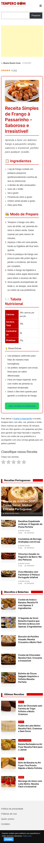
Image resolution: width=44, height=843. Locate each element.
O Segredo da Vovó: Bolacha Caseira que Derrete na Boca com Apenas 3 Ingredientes (30, 622)
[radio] (3, 462)
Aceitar (8, 839)
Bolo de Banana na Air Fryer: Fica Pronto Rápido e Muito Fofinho (30, 765)
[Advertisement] (22, 41)
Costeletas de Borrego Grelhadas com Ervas (30, 540)
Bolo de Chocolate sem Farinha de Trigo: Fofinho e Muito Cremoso (30, 710)
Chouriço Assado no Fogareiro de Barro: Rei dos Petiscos (30, 557)
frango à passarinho (22, 418)
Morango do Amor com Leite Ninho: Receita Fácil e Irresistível (30, 784)
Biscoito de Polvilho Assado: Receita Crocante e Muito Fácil (30, 639)
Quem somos (7, 819)
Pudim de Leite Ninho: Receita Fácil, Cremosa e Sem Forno (30, 728)
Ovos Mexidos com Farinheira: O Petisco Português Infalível (29, 575)
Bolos (21, 702)
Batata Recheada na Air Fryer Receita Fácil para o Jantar (30, 747)
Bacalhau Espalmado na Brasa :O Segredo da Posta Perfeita (30, 524)
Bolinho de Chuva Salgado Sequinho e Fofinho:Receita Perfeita (28, 677)
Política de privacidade (12, 809)
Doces (21, 722)
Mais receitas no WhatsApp (22, 406)
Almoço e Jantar (25, 740)
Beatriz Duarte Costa (12, 63)
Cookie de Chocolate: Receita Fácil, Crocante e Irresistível (30, 658)
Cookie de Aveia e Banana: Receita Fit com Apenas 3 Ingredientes (28, 603)
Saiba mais (27, 836)
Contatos (5, 824)
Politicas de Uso (9, 814)
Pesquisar (36, 15)
